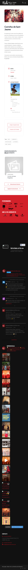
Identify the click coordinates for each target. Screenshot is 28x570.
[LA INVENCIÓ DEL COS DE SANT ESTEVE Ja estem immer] (6, 443)
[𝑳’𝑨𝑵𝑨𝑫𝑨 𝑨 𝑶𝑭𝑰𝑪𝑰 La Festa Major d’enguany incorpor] (6, 417)
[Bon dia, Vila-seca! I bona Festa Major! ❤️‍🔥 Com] (6, 392)
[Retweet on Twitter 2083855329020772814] (9, 321)
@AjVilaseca (9, 303)
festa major (8, 141)
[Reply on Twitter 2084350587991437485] (6, 306)
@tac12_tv (12, 298)
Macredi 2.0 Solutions (19, 566)
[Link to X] (21, 568)
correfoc (14, 139)
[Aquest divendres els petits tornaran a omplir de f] (6, 409)
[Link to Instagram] (25, 568)
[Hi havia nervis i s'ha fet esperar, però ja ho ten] (6, 452)
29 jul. (14, 327)
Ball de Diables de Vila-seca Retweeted (17, 279)
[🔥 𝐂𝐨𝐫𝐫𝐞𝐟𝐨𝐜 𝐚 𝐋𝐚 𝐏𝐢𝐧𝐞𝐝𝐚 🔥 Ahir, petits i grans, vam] (6, 426)
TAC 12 (7, 298)
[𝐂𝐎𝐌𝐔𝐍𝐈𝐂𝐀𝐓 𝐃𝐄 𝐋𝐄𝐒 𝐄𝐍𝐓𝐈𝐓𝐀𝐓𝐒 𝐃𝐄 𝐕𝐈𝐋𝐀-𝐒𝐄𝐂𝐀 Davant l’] (6, 503)
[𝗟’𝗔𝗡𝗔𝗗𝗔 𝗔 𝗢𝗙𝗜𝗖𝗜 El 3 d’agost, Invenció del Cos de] (6, 366)
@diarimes (13, 281)
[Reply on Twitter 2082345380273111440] (6, 336)
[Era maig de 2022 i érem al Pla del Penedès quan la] (6, 486)
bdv (9, 139)
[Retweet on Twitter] (9, 279)
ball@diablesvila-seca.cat (10, 544)
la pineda (15, 141)
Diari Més (8, 281)
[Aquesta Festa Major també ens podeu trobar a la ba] (6, 400)
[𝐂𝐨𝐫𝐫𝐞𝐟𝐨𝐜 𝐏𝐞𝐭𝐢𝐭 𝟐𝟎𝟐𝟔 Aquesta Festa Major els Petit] (6, 374)
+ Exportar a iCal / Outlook (14, 129)
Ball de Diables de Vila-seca (13, 310)
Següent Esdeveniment (13, 188)
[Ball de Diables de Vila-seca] (5, 247)
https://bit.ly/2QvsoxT (16, 112)
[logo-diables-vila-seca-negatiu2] (11, 2)
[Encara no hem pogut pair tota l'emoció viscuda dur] (6, 357)
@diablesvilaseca (9, 312)
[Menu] (25, 2)
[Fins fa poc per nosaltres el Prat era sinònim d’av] (6, 460)
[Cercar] (22, 2)
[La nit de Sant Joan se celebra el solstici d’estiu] (6, 469)
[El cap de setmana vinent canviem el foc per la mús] (6, 512)
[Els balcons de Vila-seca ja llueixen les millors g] (6, 435)
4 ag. (17, 281)
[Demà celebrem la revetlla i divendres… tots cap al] (6, 478)
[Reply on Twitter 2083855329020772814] (6, 321)
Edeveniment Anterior (15, 184)
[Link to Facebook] (23, 568)
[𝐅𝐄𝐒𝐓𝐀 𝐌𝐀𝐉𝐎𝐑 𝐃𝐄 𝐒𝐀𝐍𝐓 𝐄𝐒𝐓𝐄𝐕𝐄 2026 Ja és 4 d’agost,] (6, 383)
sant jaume (8, 144)
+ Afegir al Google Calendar (14, 124)
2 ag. (14, 312)
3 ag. (16, 298)
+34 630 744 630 (8, 542)
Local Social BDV (7, 536)
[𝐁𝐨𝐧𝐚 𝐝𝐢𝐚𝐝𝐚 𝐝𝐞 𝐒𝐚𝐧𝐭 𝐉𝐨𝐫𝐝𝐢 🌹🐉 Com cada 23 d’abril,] (6, 521)
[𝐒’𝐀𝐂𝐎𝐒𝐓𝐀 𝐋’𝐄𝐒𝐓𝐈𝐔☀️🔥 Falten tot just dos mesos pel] (6, 495)
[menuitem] (22, 2)
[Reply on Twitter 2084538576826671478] (6, 292)
